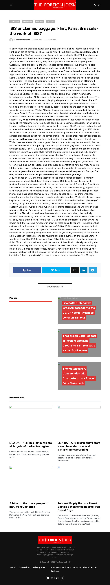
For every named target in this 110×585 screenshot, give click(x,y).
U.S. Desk (50, 21)
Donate (77, 567)
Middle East (27, 21)
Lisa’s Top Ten (90, 567)
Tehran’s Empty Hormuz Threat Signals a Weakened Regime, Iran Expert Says (79, 507)
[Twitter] (56, 578)
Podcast (55, 571)
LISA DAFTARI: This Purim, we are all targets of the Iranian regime (30, 444)
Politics (39, 21)
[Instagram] (62, 578)
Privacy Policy (40, 567)
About (13, 567)
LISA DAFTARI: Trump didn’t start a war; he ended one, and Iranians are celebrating (79, 446)
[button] (10, 5)
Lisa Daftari (24, 567)
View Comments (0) (55, 287)
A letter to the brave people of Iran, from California (28, 505)
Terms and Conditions (60, 567)
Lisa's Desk (15, 21)
